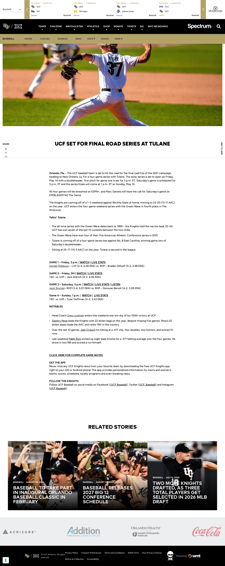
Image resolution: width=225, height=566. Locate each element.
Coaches (45, 39)
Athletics (93, 26)
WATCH (84, 262)
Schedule (63, 39)
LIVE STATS (98, 262)
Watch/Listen (74, 26)
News (78, 39)
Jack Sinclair (56, 288)
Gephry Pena (59, 320)
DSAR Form (133, 553)
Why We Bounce (158, 26)
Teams (42, 26)
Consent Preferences (91, 553)
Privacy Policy (71, 553)
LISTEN (115, 284)
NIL (142, 26)
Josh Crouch (87, 329)
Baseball (150, 384)
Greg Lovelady (75, 315)
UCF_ (142, 384)
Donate (118, 26)
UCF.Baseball (58, 388)
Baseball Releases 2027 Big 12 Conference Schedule (108, 495)
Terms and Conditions (115, 553)
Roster (28, 39)
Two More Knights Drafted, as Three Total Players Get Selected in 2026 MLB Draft (180, 492)
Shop (106, 26)
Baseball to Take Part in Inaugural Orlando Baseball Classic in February (42, 495)
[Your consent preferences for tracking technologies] (6, 560)
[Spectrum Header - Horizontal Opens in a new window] (200, 26)
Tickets (131, 26)
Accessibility (93, 559)
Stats (90, 39)
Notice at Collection (74, 559)
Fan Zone (56, 26)
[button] (27, 9)
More (117, 39)
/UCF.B (114, 384)
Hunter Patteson (59, 266)
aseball (123, 384)
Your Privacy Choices (152, 553)
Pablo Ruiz (75, 338)
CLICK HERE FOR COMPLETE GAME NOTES (76, 355)
